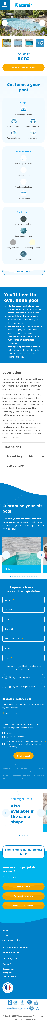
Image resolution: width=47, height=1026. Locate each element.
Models (5, 964)
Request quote (23, 886)
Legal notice (27, 1016)
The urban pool (9, 976)
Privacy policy (38, 1016)
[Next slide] (42, 23)
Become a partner (11, 952)
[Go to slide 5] (19, 576)
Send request (23, 756)
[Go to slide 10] (32, 576)
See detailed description (23, 67)
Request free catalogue (23, 906)
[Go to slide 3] (15, 576)
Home (5, 930)
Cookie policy (16, 1019)
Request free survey (23, 896)
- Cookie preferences (28, 1019)
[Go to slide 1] (10, 576)
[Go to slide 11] (34, 576)
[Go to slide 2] (12, 576)
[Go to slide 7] (24, 576)
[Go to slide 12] (36, 576)
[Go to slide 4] (17, 576)
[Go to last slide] (5, 23)
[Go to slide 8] (27, 576)
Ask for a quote (23, 271)
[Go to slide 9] (29, 576)
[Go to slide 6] (22, 576)
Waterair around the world (15, 947)
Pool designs (8, 958)
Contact (6, 935)
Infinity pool (7, 972)
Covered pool (8, 969)
